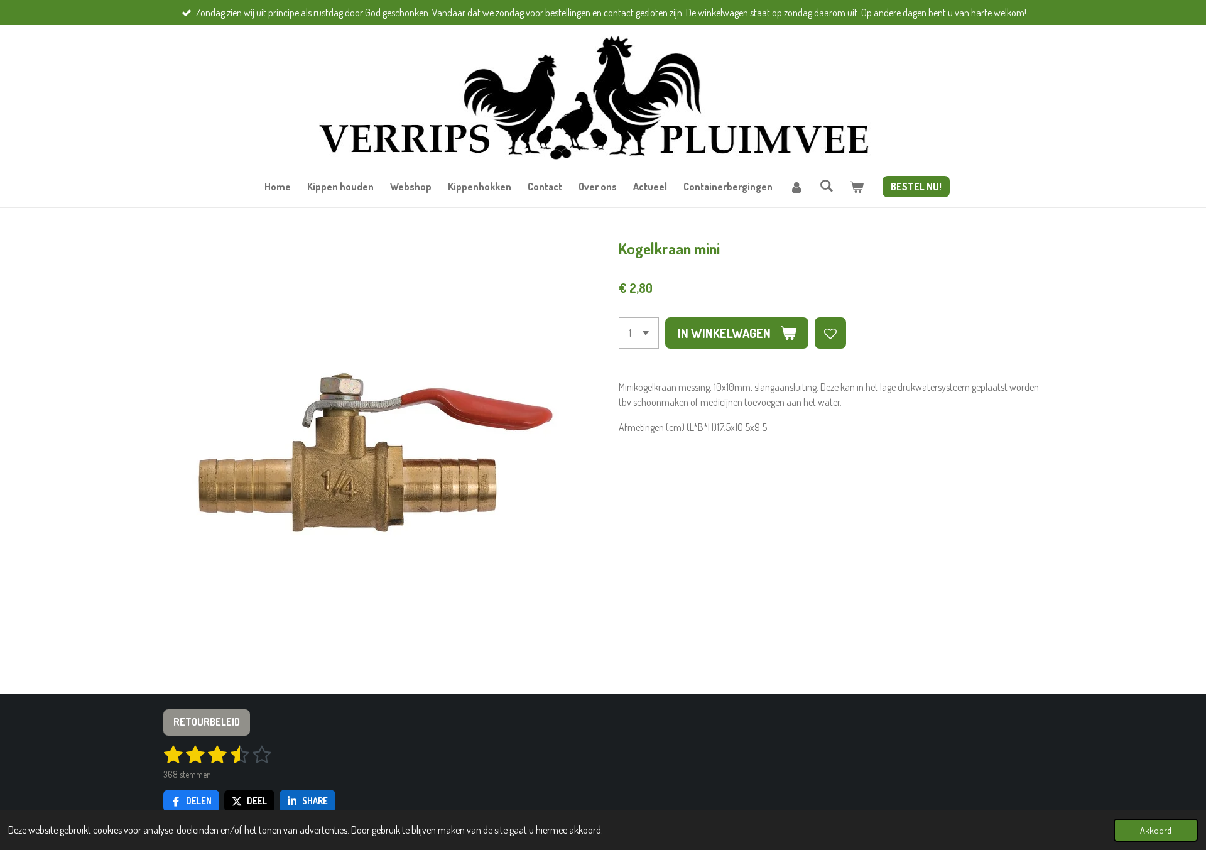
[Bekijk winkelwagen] (857, 186)
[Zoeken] (827, 185)
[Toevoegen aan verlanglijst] (830, 333)
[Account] (796, 186)
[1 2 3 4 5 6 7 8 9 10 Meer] (639, 333)
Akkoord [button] (1155, 830)
